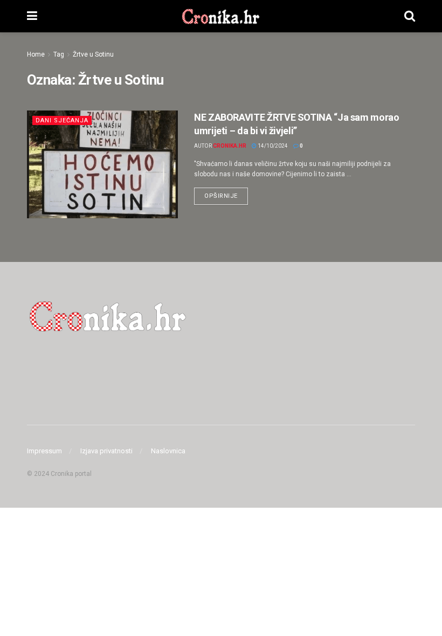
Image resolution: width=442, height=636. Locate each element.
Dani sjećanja (62, 120)
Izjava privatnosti (106, 451)
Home (36, 54)
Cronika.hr (229, 146)
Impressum (44, 451)
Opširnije (226, 193)
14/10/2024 (272, 146)
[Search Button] (409, 16)
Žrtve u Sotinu (93, 54)
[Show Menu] (32, 16)
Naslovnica (168, 451)
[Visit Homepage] (221, 16)
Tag (58, 54)
